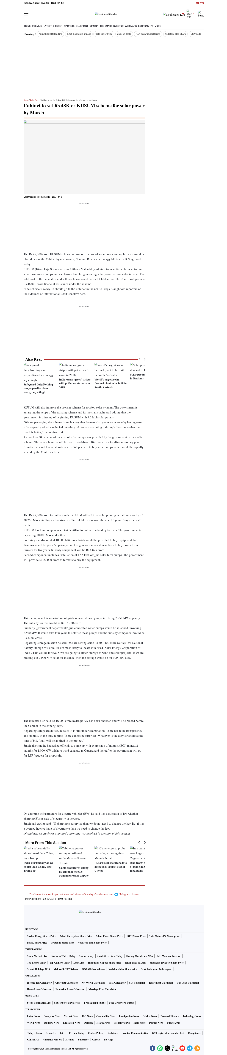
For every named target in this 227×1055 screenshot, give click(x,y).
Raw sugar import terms (148, 34)
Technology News (192, 1016)
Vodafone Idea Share (175, 34)
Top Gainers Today (59, 962)
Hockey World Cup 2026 (139, 956)
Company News (52, 1016)
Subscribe (83, 1039)
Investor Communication (135, 1033)
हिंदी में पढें (200, 3)
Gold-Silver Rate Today (110, 956)
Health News (103, 1023)
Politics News (156, 1023)
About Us (51, 1033)
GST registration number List (168, 1033)
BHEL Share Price (37, 942)
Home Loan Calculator (39, 989)
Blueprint (82, 26)
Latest (48, 26)
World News (33, 1023)
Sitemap (69, 1039)
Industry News (51, 1023)
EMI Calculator (117, 982)
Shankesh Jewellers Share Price (167, 962)
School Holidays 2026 (38, 969)
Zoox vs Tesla (124, 34)
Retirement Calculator (161, 982)
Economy (143, 26)
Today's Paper (34, 1033)
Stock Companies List (39, 1002)
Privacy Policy (76, 1033)
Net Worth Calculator (93, 982)
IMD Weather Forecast (168, 956)
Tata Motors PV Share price (164, 936)
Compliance (194, 1033)
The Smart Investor (112, 26)
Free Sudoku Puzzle (95, 1002)
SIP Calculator (137, 982)
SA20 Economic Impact (79, 34)
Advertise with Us (52, 1039)
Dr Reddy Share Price (62, 942)
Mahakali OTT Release (66, 969)
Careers (96, 1039)
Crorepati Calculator (66, 982)
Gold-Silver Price (103, 34)
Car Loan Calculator (188, 982)
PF (152, 26)
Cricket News (150, 1016)
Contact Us (33, 1039)
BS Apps (108, 1039)
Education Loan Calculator (70, 989)
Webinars (131, 26)
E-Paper (57, 26)
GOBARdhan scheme (93, 969)
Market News (71, 1016)
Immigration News (129, 1016)
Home (27, 26)
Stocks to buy (86, 956)
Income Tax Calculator (39, 982)
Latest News (33, 1016)
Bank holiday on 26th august (156, 969)
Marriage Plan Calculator (102, 989)
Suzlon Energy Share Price (41, 936)
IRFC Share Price (136, 936)
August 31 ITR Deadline (50, 34)
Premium (37, 26)
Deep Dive (78, 962)
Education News (71, 1023)
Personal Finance (169, 1016)
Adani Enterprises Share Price (76, 936)
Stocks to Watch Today (63, 956)
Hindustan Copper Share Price (104, 962)
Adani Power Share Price (109, 936)
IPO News (87, 1016)
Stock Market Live (37, 956)
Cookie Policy (95, 1033)
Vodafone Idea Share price (123, 969)
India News (34, 100)
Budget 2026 (173, 1023)
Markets (69, 26)
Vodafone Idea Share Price (92, 942)
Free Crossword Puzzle (121, 1002)
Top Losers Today (36, 962)
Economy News (122, 1023)
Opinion (94, 26)
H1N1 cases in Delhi (135, 962)
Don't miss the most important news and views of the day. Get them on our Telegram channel (84, 894)
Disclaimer (112, 1033)
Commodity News (105, 1016)
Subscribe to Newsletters (67, 1002)
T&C (62, 1033)
